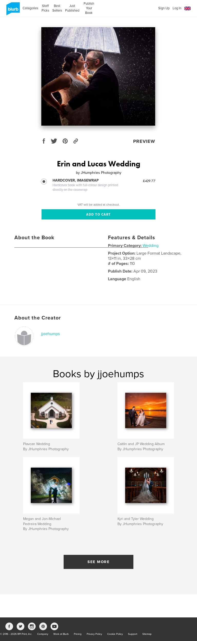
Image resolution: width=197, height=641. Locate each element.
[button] (187, 8)
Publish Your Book (89, 8)
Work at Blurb (61, 634)
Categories (30, 8)
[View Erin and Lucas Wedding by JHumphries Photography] (98, 76)
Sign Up (164, 8)
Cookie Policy (115, 634)
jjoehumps (50, 333)
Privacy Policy (94, 634)
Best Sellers (57, 8)
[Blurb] (12, 10)
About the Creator (37, 318)
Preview (144, 141)
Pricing (78, 634)
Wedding (151, 245)
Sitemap (147, 634)
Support (132, 634)
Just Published (72, 8)
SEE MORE (98, 561)
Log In (177, 8)
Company (42, 634)
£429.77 (149, 180)
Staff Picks (45, 8)
